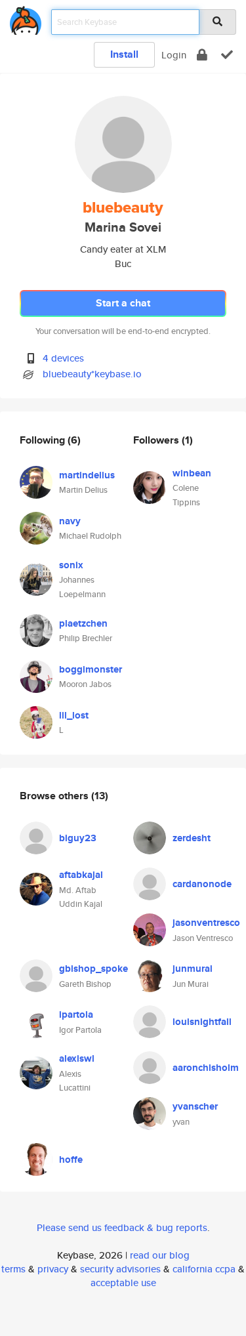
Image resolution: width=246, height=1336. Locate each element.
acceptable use (123, 1282)
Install (124, 54)
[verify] (227, 55)
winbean (192, 473)
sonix (71, 565)
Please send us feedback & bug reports (122, 1227)
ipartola (76, 1014)
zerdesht (192, 838)
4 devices (63, 358)
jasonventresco (206, 922)
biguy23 (77, 838)
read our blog (160, 1255)
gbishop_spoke (93, 968)
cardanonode (202, 884)
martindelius (87, 475)
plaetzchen (83, 623)
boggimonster (90, 669)
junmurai (193, 968)
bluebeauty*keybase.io (92, 374)
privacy (52, 1269)
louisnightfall (202, 1021)
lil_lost (74, 715)
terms (13, 1269)
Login (173, 55)
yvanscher (195, 1106)
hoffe (71, 1159)
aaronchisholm (206, 1067)
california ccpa (204, 1269)
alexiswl (76, 1058)
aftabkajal (81, 874)
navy (70, 521)
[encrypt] (202, 55)
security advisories (120, 1269)
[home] (25, 18)
